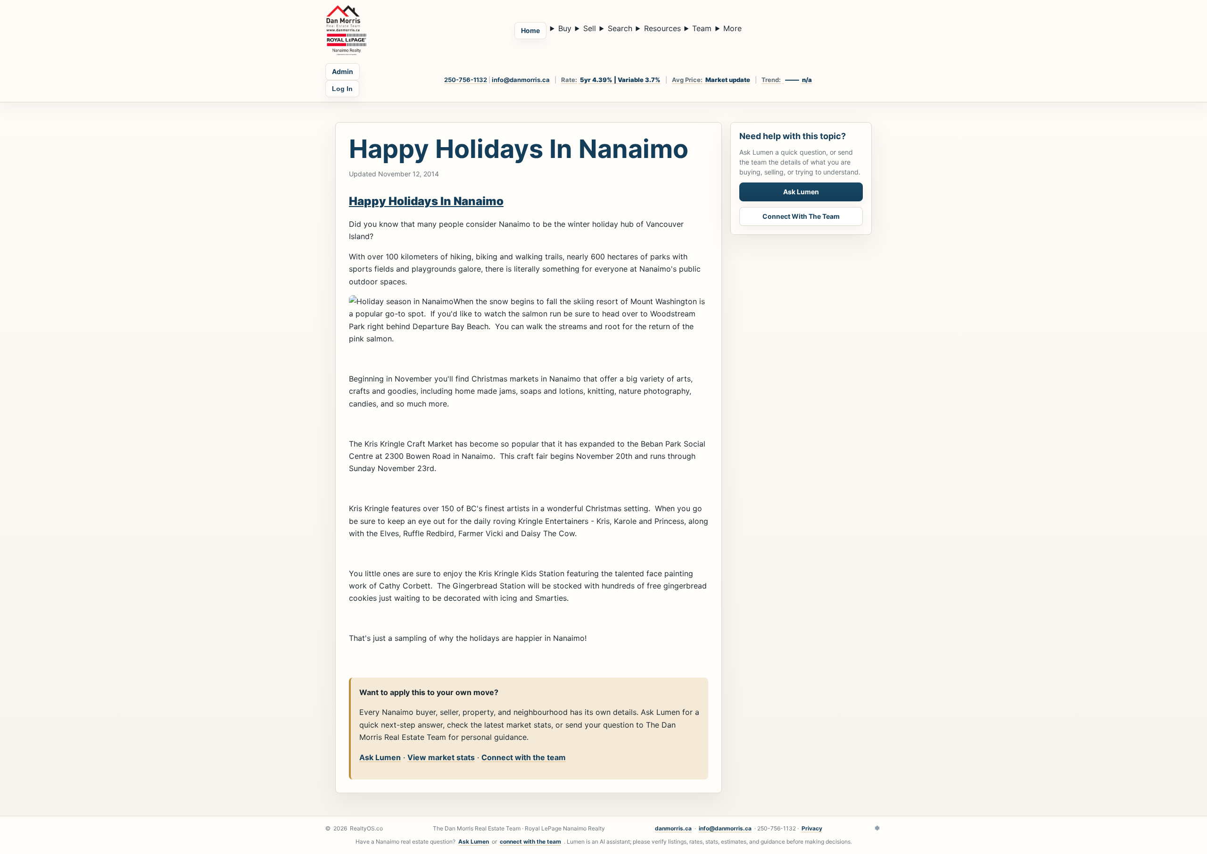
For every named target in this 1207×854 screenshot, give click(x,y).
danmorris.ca (673, 828)
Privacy (812, 828)
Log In (342, 88)
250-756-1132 (465, 79)
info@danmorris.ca (521, 79)
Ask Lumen (380, 757)
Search (620, 28)
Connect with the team (523, 757)
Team (701, 28)
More (732, 28)
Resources (662, 28)
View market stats (441, 757)
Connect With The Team (801, 216)
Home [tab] (530, 30)
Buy (564, 28)
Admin (342, 71)
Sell (589, 28)
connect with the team (530, 841)
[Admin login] (877, 828)
